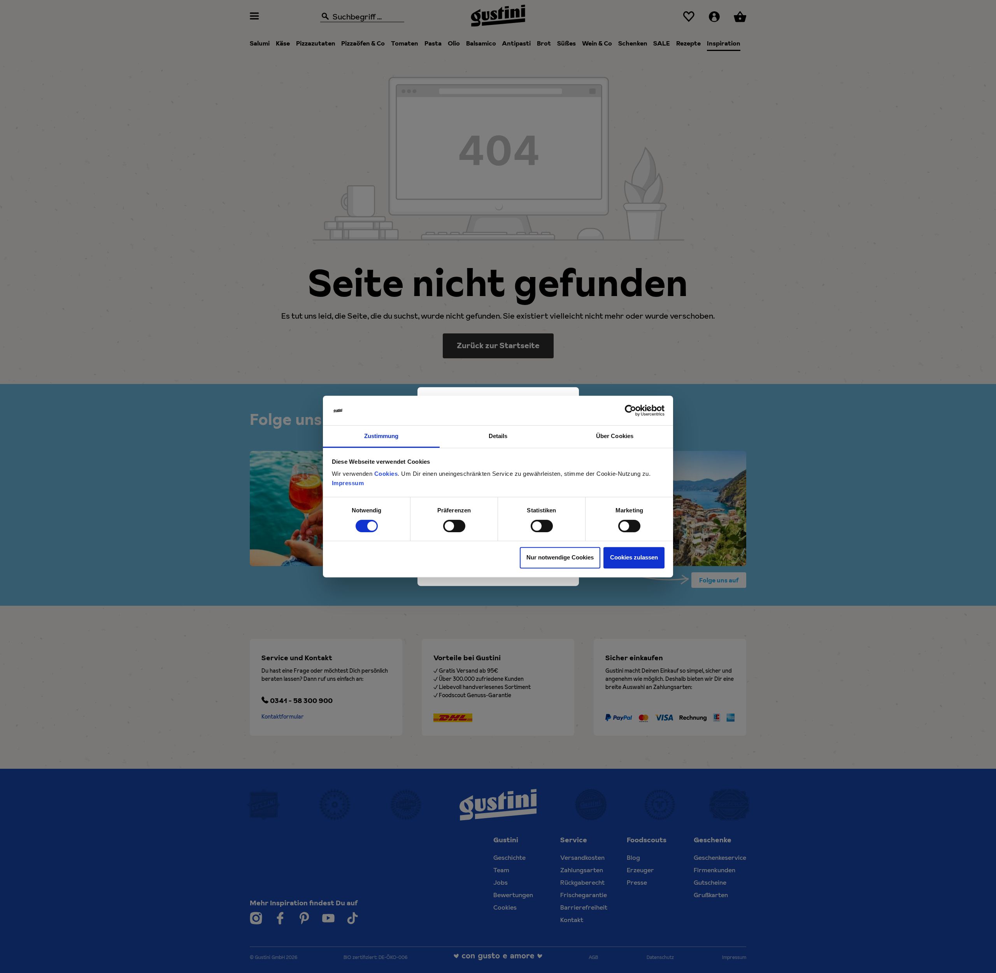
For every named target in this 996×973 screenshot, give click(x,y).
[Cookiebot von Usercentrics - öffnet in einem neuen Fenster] (630, 410)
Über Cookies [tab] (614, 436)
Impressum (348, 483)
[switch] (454, 526)
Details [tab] (498, 436)
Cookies (386, 474)
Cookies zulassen (634, 557)
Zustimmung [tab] (381, 436)
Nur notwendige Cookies (560, 557)
